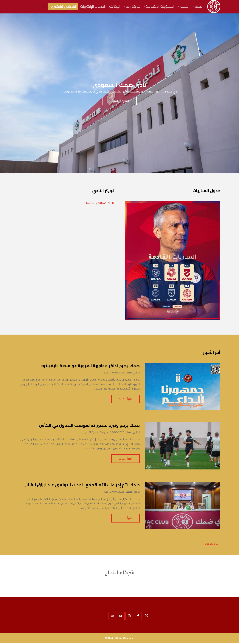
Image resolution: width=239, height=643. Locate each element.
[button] (229, 618)
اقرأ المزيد (125, 399)
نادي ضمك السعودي (115, 637)
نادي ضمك (132, 372)
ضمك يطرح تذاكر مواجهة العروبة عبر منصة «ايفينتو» (90, 366)
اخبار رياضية (102, 432)
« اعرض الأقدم (212, 543)
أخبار (106, 372)
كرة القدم (90, 432)
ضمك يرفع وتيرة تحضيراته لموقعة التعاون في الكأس (89, 425)
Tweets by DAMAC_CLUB (100, 203)
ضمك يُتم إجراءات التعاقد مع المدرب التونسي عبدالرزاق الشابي (81, 485)
